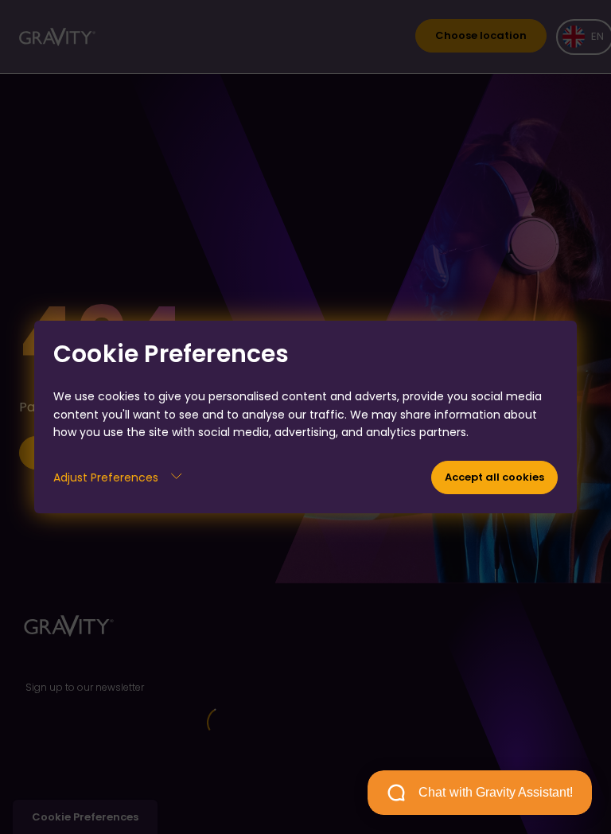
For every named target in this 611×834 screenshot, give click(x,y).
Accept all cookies (494, 477)
